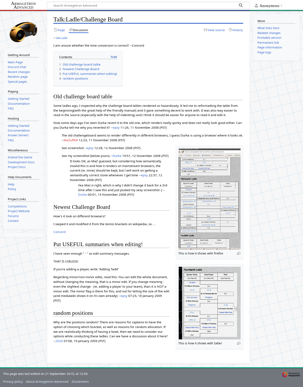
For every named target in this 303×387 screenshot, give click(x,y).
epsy (116, 127)
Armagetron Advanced (23, 5)
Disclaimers (80, 381)
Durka (117, 156)
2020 (59, 341)
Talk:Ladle (61, 38)
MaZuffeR (71, 140)
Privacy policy (13, 381)
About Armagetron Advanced (47, 381)
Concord (59, 232)
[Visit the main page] (23, 29)
